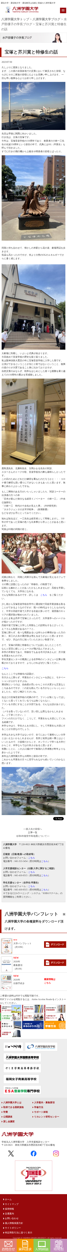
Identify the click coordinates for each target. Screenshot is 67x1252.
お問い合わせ (12, 1218)
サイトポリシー (13, 1228)
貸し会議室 (9, 1121)
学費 (5, 1112)
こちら (43, 595)
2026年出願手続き (19, 980)
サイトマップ (12, 1204)
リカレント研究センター (46, 1117)
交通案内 (9, 1213)
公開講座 (7, 1117)
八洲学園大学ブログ (46, 19)
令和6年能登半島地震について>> (32, 836)
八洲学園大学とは (12, 1102)
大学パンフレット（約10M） (22, 943)
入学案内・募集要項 (44, 1102)
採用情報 (9, 1209)
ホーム (8, 1199)
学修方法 (38, 1107)
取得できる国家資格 (13, 1107)
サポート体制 (41, 1112)
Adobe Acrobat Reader (42, 999)
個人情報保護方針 (14, 1223)
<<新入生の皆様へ (32, 829)
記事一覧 (32, 832)
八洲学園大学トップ (15, 19)
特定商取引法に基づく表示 (18, 1232)
